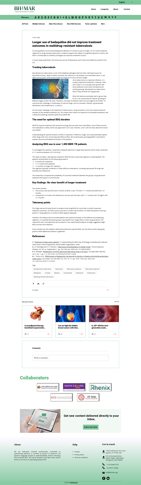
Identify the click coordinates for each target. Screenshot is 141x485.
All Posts (25, 24)
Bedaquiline (37, 273)
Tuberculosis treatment (92, 269)
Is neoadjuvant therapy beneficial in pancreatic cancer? (34, 327)
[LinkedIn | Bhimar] (108, 478)
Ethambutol (79, 273)
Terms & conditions (81, 457)
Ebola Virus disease (56, 24)
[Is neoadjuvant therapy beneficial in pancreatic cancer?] (37, 313)
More (103, 24)
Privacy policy (79, 455)
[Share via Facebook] (33, 284)
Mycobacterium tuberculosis (42, 269)
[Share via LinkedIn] (38, 284)
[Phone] (103, 464)
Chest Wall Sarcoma (74, 24)
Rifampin (57, 273)
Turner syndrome (91, 24)
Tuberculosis (59, 269)
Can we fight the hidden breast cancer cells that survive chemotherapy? (68, 327)
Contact (77, 452)
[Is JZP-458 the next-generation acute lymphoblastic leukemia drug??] (104, 313)
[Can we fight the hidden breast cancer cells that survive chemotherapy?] (70, 313)
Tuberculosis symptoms (74, 269)
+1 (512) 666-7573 (112, 465)
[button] (90, 427)
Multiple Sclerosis (38, 24)
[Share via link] (43, 284)
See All (116, 302)
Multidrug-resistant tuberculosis (43, 277)
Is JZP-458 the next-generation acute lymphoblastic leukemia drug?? (102, 327)
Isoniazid (47, 273)
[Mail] (103, 472)
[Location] (103, 457)
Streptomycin (91, 273)
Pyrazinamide (68, 273)
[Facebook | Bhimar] (103, 478)
